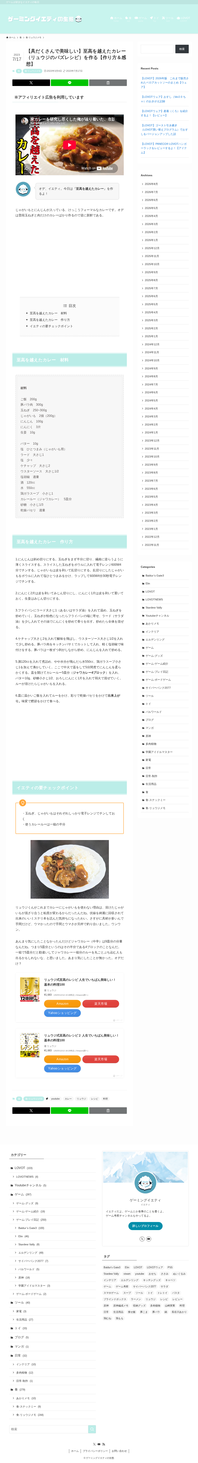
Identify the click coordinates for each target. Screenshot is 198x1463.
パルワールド (154, 711)
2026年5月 (151, 208)
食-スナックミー (156, 799)
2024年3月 (151, 416)
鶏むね (107, 1318)
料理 (105, 1098)
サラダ (164, 1286)
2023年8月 (151, 472)
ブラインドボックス (115, 1299)
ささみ (164, 1273)
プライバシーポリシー (95, 1451)
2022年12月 (152, 536)
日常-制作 (151, 776)
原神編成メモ (120, 1305)
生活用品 (151, 783)
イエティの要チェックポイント (51, 326)
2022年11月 (152, 544)
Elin (148, 583)
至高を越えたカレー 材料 (48, 313)
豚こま (144, 1311)
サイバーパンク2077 (158, 687)
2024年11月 (152, 352)
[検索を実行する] (92, 1429)
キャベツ (170, 1280)
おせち (152, 1273)
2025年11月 (152, 256)
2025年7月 (151, 288)
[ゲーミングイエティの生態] (45, 18)
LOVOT (150, 591)
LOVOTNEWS (154, 599)
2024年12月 (152, 344)
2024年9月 (151, 368)
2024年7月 (151, 384)
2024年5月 (151, 400)
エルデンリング (155, 639)
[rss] (103, 1444)
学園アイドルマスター (159, 751)
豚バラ (156, 1311)
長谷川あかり (179, 1311)
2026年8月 (151, 183)
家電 (148, 759)
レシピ (94, 1098)
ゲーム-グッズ (154, 655)
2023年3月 (151, 512)
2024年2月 (151, 424)
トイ (148, 703)
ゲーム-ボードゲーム (158, 679)
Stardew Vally (154, 607)
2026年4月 (151, 215)
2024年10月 (152, 360)
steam (127, 1273)
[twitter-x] (142, 1238)
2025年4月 (151, 312)
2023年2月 (151, 520)
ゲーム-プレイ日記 (157, 671)
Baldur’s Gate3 (155, 575)
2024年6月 (151, 392)
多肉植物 (151, 743)
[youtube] (148, 1238)
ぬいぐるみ (179, 1273)
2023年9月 (151, 464)
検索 (182, 49)
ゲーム (150, 647)
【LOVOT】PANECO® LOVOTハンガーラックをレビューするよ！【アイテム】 (164, 148)
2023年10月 (152, 456)
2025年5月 (151, 304)
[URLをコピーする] (108, 82)
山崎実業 (170, 1305)
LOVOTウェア (155, 1267)
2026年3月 (151, 224)
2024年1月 (151, 432)
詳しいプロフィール (145, 1225)
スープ (127, 1292)
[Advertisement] (69, 258)
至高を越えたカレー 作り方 (50, 319)
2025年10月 (152, 264)
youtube (55, 1098)
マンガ (150, 727)
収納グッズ (139, 1305)
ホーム (75, 1451)
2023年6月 (151, 488)
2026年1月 (151, 240)
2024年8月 (151, 376)
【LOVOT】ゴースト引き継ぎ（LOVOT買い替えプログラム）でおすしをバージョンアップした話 (164, 130)
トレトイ (162, 1292)
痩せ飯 (132, 1311)
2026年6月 (151, 199)
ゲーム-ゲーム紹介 (157, 663)
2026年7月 (151, 192)
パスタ (176, 1292)
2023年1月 (151, 528)
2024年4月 (151, 408)
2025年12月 (152, 248)
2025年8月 (151, 280)
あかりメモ (152, 623)
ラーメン (136, 1299)
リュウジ (81, 1098)
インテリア (152, 631)
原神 (148, 735)
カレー (68, 1098)
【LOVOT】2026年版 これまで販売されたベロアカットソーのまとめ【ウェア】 (165, 82)
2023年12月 (152, 440)
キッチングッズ (152, 1280)
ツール (150, 695)
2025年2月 (151, 328)
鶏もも (119, 1318)
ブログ (150, 719)
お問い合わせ (119, 1451)
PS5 (170, 1267)
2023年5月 (151, 496)
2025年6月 (151, 296)
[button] (31, 82)
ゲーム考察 (122, 1286)
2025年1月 (151, 336)
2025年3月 (151, 320)
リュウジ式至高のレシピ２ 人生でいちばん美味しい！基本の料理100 (81, 1038)
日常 (148, 767)
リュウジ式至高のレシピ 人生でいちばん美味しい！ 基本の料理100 (80, 982)
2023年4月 (151, 504)
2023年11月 (152, 448)
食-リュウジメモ (32, 71)
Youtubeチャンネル (157, 615)
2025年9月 (151, 272)
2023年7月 (151, 480)
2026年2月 (151, 232)
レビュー (177, 1299)
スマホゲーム (111, 1292)
